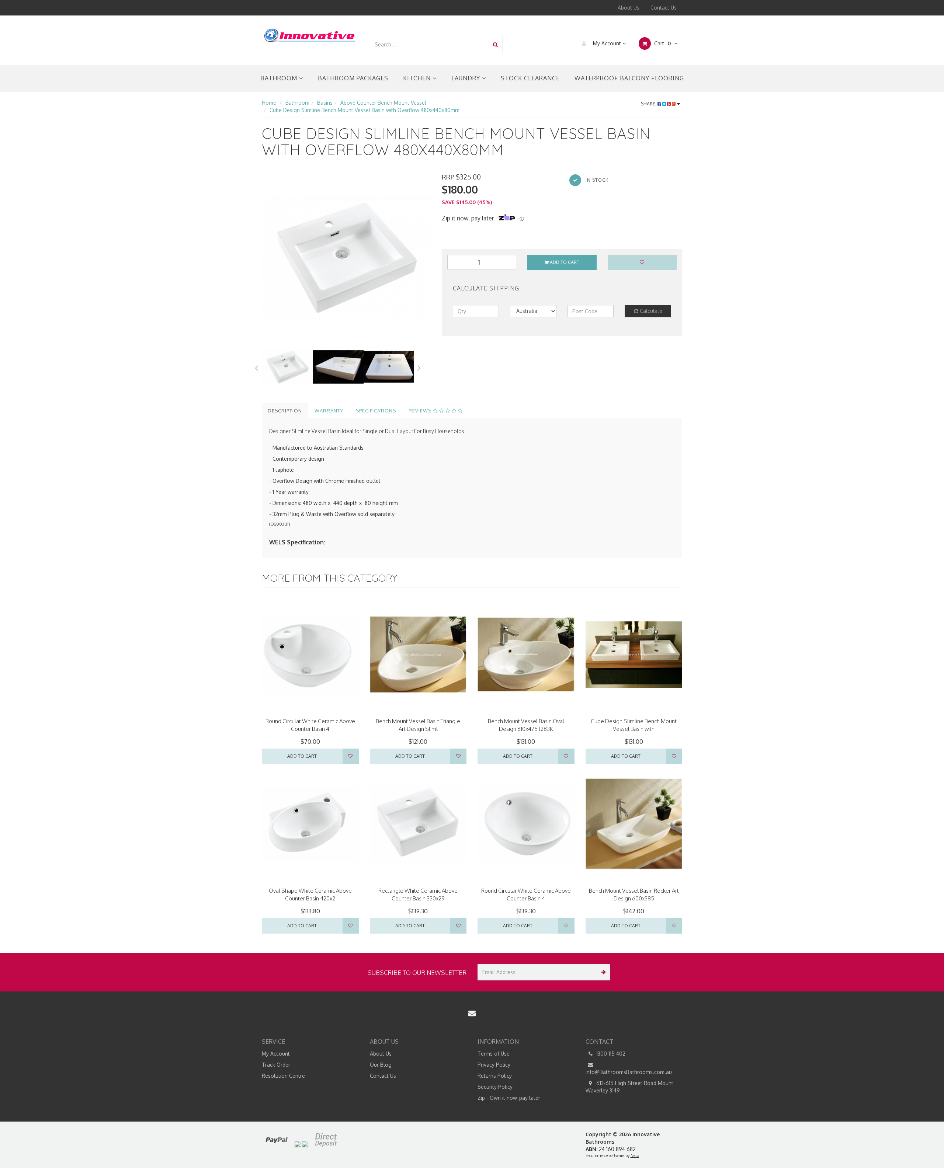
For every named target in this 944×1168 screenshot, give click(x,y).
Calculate (650, 311)
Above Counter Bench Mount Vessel (383, 103)
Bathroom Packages (353, 78)
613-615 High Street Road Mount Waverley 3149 (629, 1087)
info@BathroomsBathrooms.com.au (629, 1072)
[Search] (495, 44)
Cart (662, 43)
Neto (635, 1155)
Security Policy (495, 1087)
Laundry (466, 78)
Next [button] (419, 366)
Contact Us (663, 7)
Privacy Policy (494, 1064)
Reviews (421, 411)
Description (285, 411)
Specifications (376, 411)
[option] (346, 256)
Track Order (276, 1064)
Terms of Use (494, 1053)
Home (269, 103)
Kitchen (418, 78)
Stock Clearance (530, 78)
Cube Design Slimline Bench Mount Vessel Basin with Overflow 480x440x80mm (364, 110)
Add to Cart (564, 262)
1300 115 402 (610, 1053)
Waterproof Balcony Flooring (629, 78)
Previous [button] (256, 366)
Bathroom (279, 78)
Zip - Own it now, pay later (509, 1098)
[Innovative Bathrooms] (310, 34)
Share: (649, 104)
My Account (606, 43)
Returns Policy (495, 1076)
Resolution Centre (283, 1076)
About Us (628, 7)
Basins (325, 103)
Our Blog (381, 1064)
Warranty (329, 411)
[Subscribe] (602, 972)
